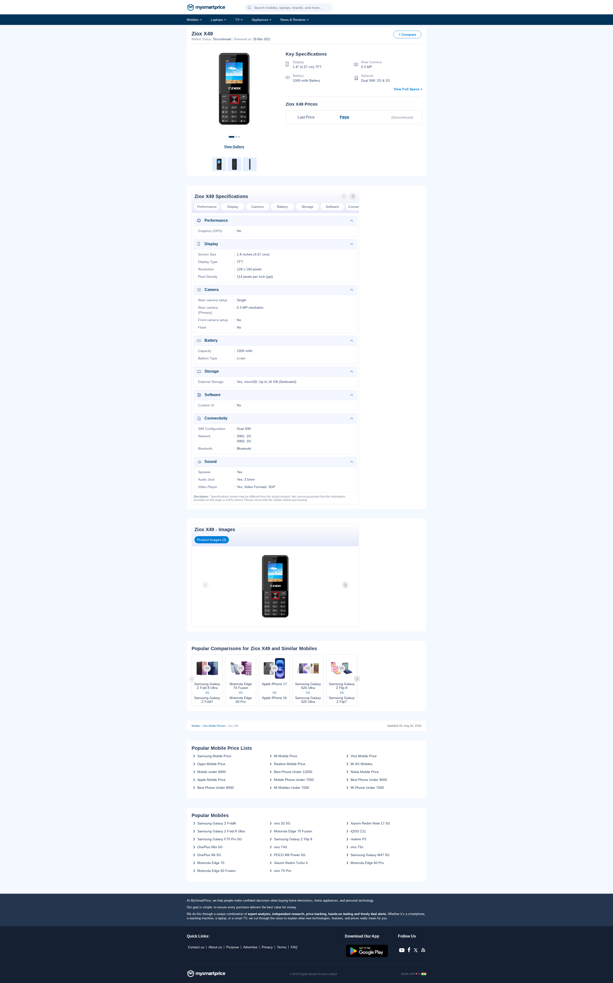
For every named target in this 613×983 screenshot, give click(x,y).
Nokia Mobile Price (365, 772)
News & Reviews (293, 20)
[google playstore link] (367, 956)
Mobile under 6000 (211, 772)
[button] (249, 8)
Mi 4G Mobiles (361, 764)
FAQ (294, 947)
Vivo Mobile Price (364, 756)
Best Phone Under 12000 (293, 772)
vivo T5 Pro (282, 871)
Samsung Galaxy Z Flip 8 (293, 839)
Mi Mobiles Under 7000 (291, 788)
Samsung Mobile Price (214, 756)
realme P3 (358, 839)
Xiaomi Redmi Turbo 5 (291, 863)
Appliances (260, 20)
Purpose (232, 947)
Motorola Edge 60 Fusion (216, 871)
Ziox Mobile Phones (214, 725)
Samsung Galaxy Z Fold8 (216, 823)
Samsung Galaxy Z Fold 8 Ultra (221, 831)
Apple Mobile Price (211, 780)
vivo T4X (280, 847)
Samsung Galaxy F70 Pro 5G (219, 839)
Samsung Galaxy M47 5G (370, 855)
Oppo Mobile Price (211, 764)
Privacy (267, 947)
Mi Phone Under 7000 (367, 788)
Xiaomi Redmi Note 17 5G (370, 823)
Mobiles (193, 20)
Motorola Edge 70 (210, 863)
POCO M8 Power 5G (290, 855)
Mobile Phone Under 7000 (294, 780)
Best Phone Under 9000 (369, 780)
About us (215, 947)
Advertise (250, 947)
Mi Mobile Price (285, 756)
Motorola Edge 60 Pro (367, 863)
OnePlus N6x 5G (210, 847)
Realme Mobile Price (289, 764)
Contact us (196, 947)
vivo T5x (357, 847)
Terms (281, 947)
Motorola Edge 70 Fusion (293, 831)
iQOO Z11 (358, 831)
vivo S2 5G (282, 823)
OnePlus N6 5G (209, 855)
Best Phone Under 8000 (215, 788)
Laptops (217, 20)
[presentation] (344, 196)
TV (237, 20)
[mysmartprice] (206, 8)
